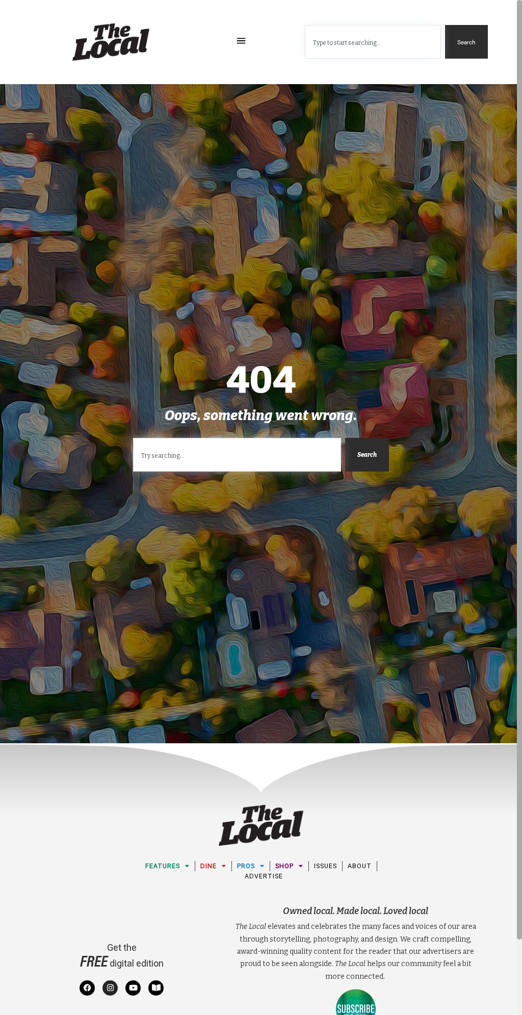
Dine (208, 866)
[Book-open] (156, 988)
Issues (325, 866)
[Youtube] (133, 988)
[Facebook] (87, 988)
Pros (246, 866)
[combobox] (373, 42)
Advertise (264, 876)
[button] (241, 42)
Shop (284, 866)
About (360, 866)
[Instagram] (110, 988)
